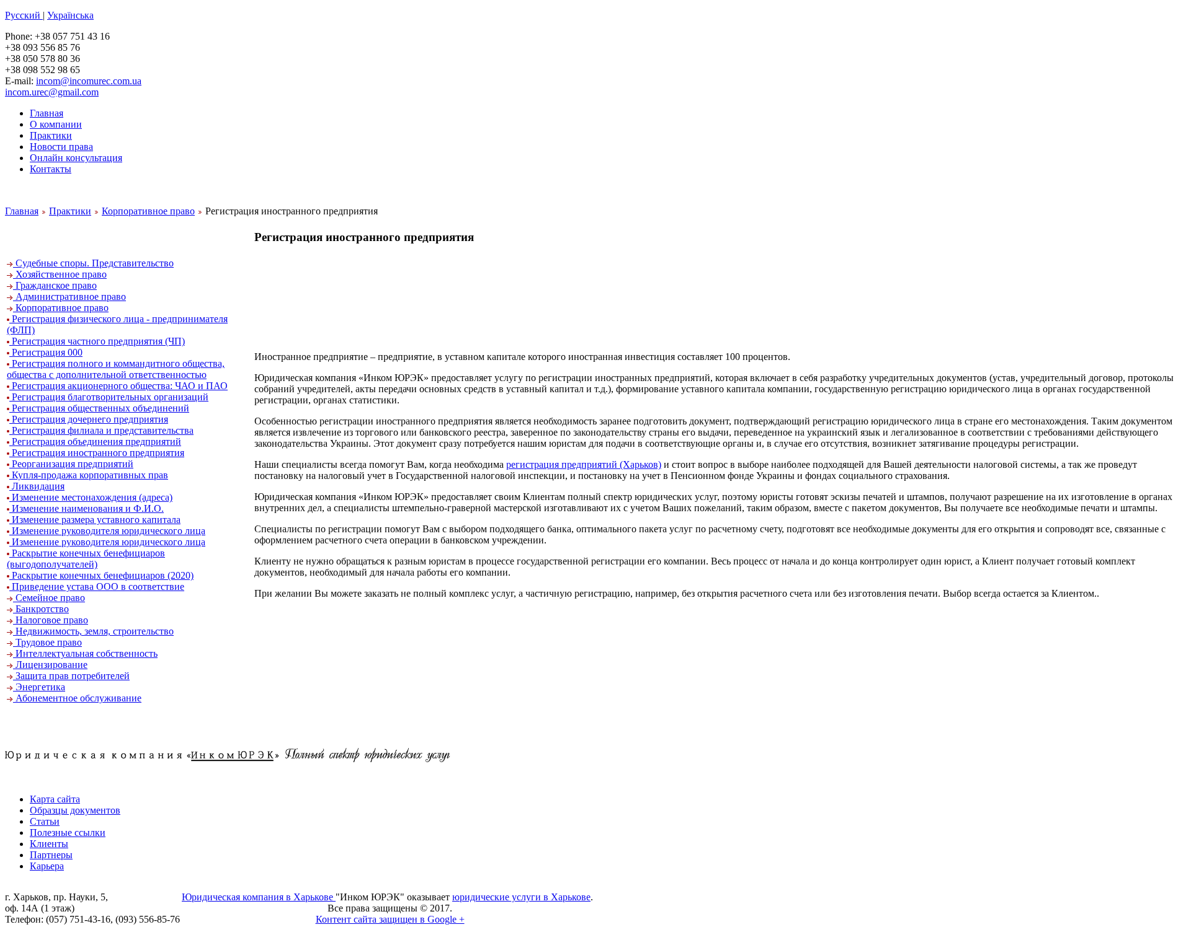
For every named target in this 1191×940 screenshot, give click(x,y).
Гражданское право (55, 285)
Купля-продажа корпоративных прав (88, 475)
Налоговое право (50, 620)
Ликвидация (37, 486)
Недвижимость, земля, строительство (93, 631)
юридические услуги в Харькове (521, 897)
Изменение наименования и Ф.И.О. (86, 508)
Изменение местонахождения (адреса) (90, 497)
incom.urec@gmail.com (52, 92)
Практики (70, 211)
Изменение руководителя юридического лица (107, 530)
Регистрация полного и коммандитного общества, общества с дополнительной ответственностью (116, 369)
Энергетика (39, 687)
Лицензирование (50, 664)
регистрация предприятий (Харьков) (583, 464)
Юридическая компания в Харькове (259, 897)
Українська (70, 15)
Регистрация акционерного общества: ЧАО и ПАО (118, 385)
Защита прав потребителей (71, 675)
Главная (21, 211)
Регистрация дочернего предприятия (88, 419)
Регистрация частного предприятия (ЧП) (97, 341)
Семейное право (49, 597)
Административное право (69, 296)
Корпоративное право (148, 211)
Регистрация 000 (46, 352)
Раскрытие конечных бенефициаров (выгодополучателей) (86, 558)
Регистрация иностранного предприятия (96, 452)
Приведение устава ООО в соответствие (96, 586)
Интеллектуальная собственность (85, 653)
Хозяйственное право (60, 274)
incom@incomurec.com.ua (88, 81)
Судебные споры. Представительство (93, 263)
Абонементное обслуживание (77, 698)
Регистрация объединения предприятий (95, 441)
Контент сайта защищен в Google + (390, 919)
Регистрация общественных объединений (99, 408)
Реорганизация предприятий (71, 464)
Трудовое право (47, 642)
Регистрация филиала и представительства (101, 430)
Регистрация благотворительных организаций (108, 397)
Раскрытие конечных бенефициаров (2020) (101, 575)
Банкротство (41, 609)
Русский (24, 15)
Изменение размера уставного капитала (95, 519)
